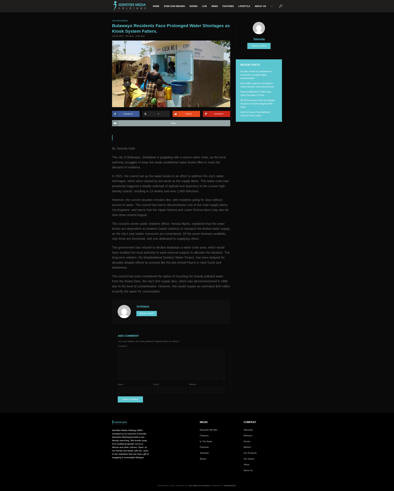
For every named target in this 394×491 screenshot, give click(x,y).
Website (192, 384)
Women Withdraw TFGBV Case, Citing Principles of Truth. (256, 93)
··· (272, 6)
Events (247, 441)
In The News (206, 441)
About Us (260, 6)
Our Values (249, 459)
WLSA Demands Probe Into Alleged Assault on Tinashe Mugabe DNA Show (257, 103)
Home (156, 6)
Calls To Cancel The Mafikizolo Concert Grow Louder (255, 114)
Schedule (204, 453)
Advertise (248, 430)
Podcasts (204, 447)
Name (121, 384)
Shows (193, 6)
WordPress (230, 486)
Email (156, 384)
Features (228, 6)
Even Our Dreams (174, 6)
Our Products (250, 453)
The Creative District (199, 486)
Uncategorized (120, 21)
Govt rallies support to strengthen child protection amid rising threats (257, 85)
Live (204, 6)
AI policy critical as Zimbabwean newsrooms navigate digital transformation (255, 74)
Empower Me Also (208, 430)
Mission (247, 447)
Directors (248, 435)
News (214, 6)
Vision (246, 464)
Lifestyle (244, 6)
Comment (123, 346)
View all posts (146, 313)
